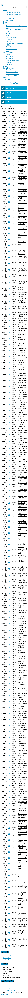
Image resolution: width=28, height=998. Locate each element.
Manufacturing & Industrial (14, 43)
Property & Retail (11, 49)
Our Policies (9, 20)
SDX (12, 990)
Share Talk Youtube (12, 70)
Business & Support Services (14, 30)
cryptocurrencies (4, 987)
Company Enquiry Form (13, 14)
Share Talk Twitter (11, 76)
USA (18, 987)
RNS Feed (6, 78)
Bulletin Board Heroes (13, 60)
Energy (8, 32)
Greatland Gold (10, 987)
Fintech (8, 35)
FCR (6, 988)
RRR (25, 987)
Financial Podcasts (11, 18)
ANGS (4, 988)
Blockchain (20, 985)
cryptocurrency (6, 985)
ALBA (18, 988)
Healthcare (9, 39)
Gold (14, 987)
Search (15, 7)
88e (10, 988)
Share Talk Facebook (12, 72)
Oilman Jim (9, 64)
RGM (2, 988)
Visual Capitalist (23, 988)
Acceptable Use (8, 956)
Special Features (8, 53)
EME (14, 990)
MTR (16, 987)
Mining (8, 45)
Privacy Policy (7, 958)
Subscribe (5, 994)
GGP (16, 985)
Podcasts (8, 47)
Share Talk (9, 992)
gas (22, 985)
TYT (9, 116)
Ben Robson (9, 56)
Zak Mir (8, 55)
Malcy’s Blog (10, 62)
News (5, 24)
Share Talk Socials (8, 68)
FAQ (7, 16)
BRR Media (9, 58)
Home (5, 10)
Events (5, 22)
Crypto (5, 66)
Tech (7, 51)
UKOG (25, 985)
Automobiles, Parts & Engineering (16, 26)
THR (14, 985)
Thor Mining (22, 987)
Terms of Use (7, 960)
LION (8, 988)
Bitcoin (2, 985)
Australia (15, 988)
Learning (8, 41)
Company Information (13, 12)
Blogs (7, 28)
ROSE (8, 990)
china (12, 988)
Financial (8, 33)
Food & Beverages (11, 37)
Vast (10, 990)
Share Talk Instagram (12, 74)
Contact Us (6, 79)
